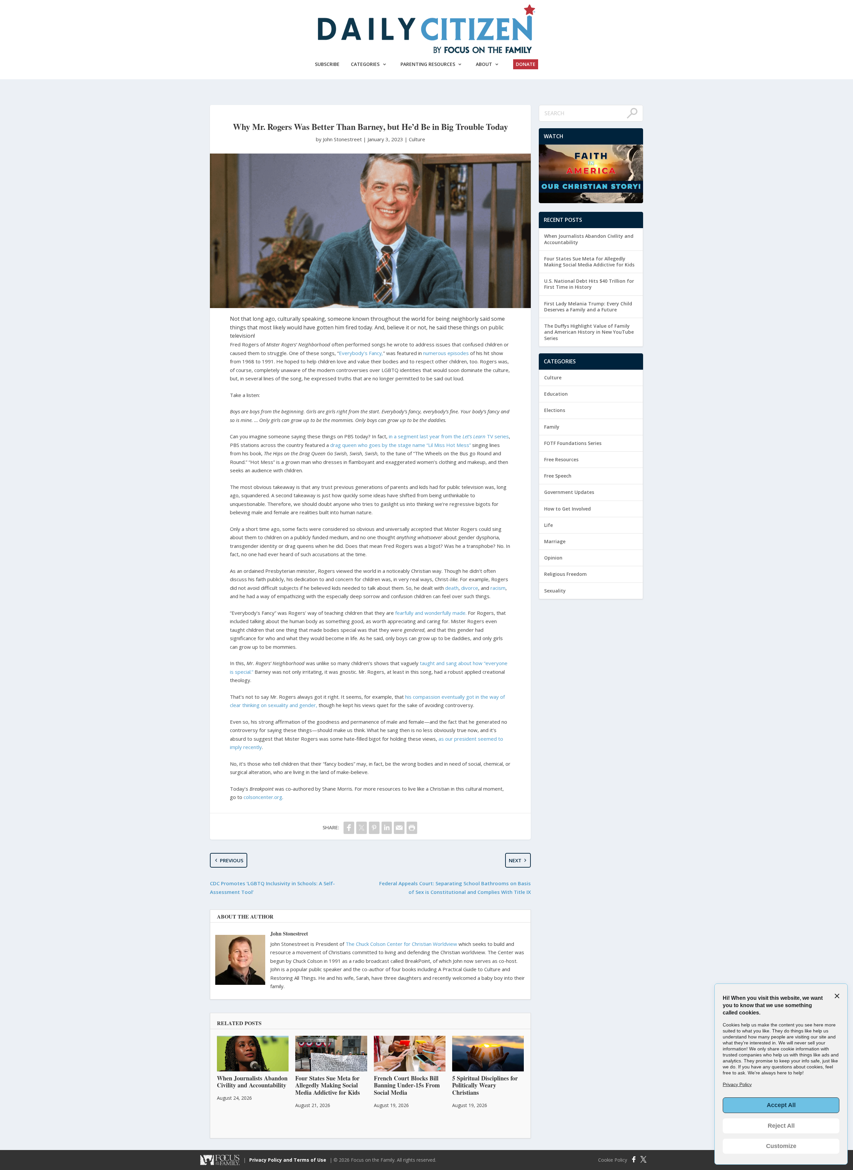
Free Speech (557, 476)
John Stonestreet (289, 933)
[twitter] (361, 828)
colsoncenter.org (263, 797)
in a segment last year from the (425, 436)
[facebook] (349, 828)
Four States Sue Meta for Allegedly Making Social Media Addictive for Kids (589, 261)
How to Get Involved (567, 509)
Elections (554, 410)
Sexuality (555, 590)
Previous (231, 860)
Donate (525, 64)
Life (548, 525)
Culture (417, 139)
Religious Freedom (565, 574)
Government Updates (569, 492)
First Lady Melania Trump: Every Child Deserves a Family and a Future (588, 306)
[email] (399, 828)
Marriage (554, 541)
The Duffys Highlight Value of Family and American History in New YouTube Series (589, 332)
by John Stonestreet (339, 139)
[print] (412, 828)
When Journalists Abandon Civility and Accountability (588, 239)
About (484, 64)
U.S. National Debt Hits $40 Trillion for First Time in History (589, 284)
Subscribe (327, 64)
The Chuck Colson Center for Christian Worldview (401, 944)
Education (556, 394)
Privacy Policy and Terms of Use (287, 1160)
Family (551, 427)
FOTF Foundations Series (572, 443)
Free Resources (561, 459)
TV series (485, 436)
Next (515, 860)
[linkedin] (387, 828)
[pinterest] (374, 828)
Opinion (553, 558)
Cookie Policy (612, 1160)
